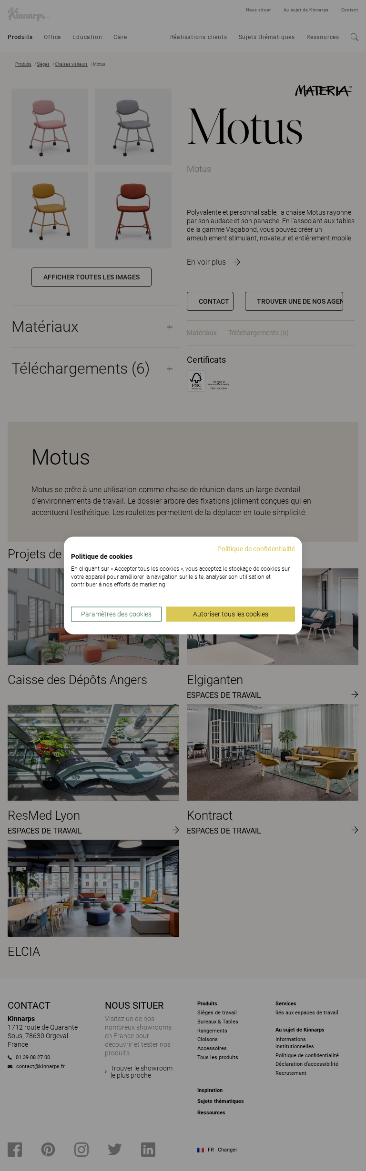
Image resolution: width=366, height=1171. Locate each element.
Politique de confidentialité (256, 549)
